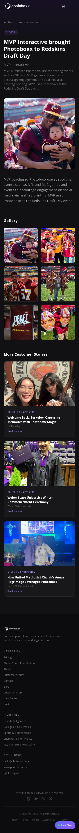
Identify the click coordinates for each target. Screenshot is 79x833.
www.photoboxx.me (16, 767)
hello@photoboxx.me (16, 761)
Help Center (11, 698)
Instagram (14, 773)
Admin (64, 819)
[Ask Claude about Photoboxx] (36, 799)
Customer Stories (14, 675)
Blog (6, 686)
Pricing (8, 657)
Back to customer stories (23, 22)
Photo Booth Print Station (19, 663)
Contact (8, 680)
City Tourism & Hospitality (19, 744)
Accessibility (48, 819)
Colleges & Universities (17, 727)
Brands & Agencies (15, 721)
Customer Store (13, 692)
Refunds (35, 819)
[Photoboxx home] (17, 6)
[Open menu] (72, 6)
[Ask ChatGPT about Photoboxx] (28, 799)
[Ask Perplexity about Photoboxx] (43, 799)
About (7, 669)
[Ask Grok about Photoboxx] (50, 799)
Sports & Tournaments (17, 732)
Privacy (14, 819)
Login (7, 704)
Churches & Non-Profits (18, 738)
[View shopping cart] (63, 6)
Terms (24, 819)
